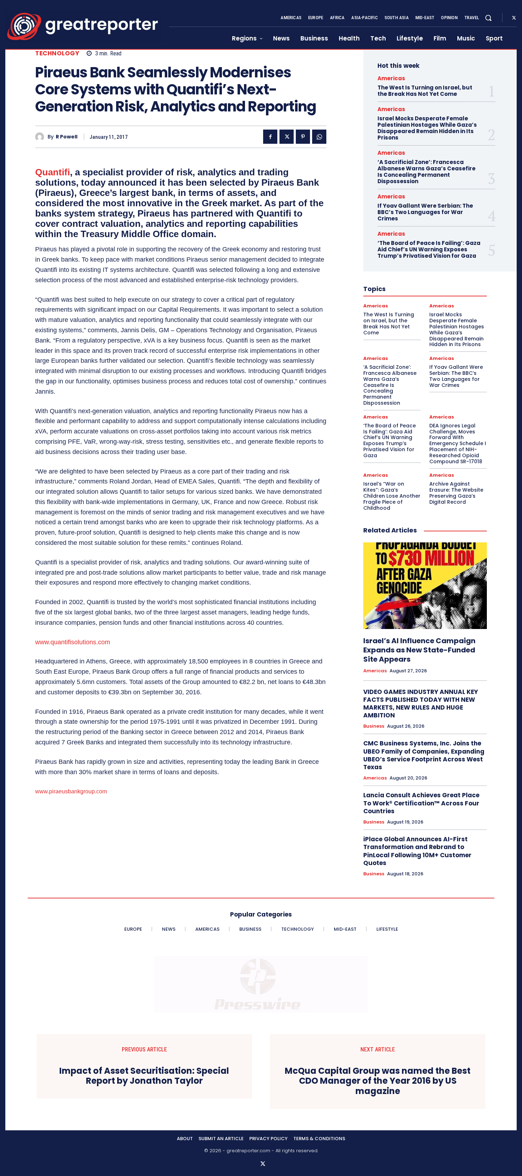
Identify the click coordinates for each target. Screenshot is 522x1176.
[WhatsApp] (319, 137)
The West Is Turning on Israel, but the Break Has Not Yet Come (424, 91)
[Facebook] (270, 137)
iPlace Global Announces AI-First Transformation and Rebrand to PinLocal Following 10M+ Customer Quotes (417, 851)
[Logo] (83, 26)
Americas (391, 78)
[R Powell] (41, 136)
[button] (488, 17)
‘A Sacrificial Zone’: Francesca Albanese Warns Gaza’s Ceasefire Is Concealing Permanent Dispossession (426, 171)
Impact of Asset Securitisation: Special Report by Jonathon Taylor (144, 1076)
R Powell (66, 137)
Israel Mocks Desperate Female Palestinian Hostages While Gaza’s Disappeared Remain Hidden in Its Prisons (427, 128)
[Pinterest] (303, 137)
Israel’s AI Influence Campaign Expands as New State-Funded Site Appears (419, 650)
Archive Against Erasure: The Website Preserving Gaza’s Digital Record (456, 492)
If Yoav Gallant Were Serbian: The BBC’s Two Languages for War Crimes (425, 212)
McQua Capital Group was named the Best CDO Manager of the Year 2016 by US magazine (378, 1081)
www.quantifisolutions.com (72, 642)
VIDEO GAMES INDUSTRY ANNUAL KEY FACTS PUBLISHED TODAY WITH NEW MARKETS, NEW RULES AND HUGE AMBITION (420, 704)
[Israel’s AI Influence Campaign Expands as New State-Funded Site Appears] (425, 585)
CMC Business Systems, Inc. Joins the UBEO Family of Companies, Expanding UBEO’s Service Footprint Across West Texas (423, 755)
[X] (514, 18)
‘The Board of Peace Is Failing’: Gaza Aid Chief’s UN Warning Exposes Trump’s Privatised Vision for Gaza (428, 249)
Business (373, 726)
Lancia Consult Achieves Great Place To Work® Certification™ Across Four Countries (421, 803)
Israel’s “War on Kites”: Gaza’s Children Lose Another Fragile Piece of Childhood (391, 495)
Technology (57, 53)
